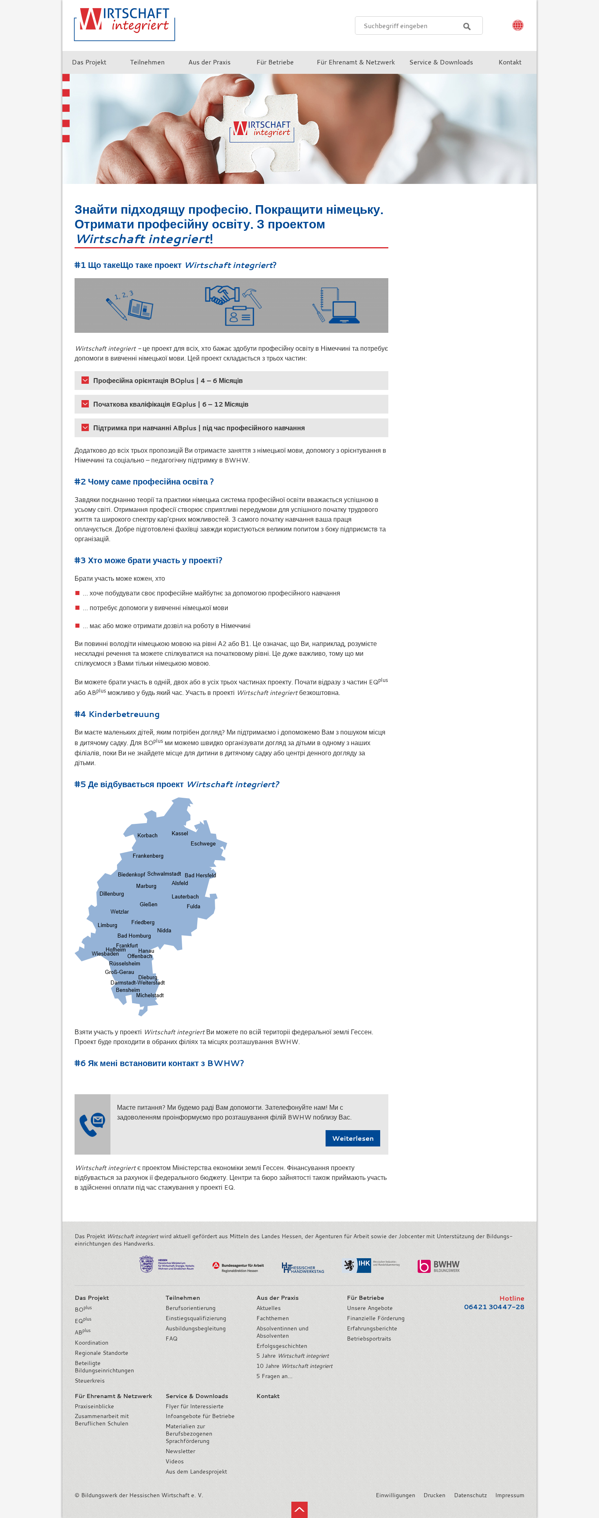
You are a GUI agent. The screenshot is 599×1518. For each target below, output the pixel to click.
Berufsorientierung (190, 1308)
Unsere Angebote (370, 1308)
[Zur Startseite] (119, 46)
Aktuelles (268, 1308)
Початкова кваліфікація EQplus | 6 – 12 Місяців (171, 404)
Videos (174, 1461)
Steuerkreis (90, 1380)
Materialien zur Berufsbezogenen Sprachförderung (188, 1434)
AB (82, 1332)
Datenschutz (470, 1495)
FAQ (171, 1338)
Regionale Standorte (101, 1352)
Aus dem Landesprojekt (196, 1471)
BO (83, 1309)
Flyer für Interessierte (194, 1406)
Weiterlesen (353, 1138)
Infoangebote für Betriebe (200, 1416)
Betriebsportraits (369, 1338)
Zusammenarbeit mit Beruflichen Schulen (102, 1419)
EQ (83, 1321)
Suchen (467, 26)
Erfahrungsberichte (372, 1328)
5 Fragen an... (274, 1376)
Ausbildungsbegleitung (195, 1328)
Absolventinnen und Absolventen (282, 1332)
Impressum (509, 1495)
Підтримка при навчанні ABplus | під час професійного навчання (199, 427)
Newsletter (180, 1451)
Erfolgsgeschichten (281, 1346)
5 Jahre (292, 1355)
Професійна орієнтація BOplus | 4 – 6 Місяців (168, 380)
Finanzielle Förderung (376, 1318)
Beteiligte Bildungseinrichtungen (104, 1366)
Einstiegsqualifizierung (195, 1318)
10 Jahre (294, 1366)
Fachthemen (272, 1318)
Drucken (434, 1495)
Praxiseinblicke (94, 1406)
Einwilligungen (395, 1495)
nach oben (299, 1510)
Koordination (91, 1342)
